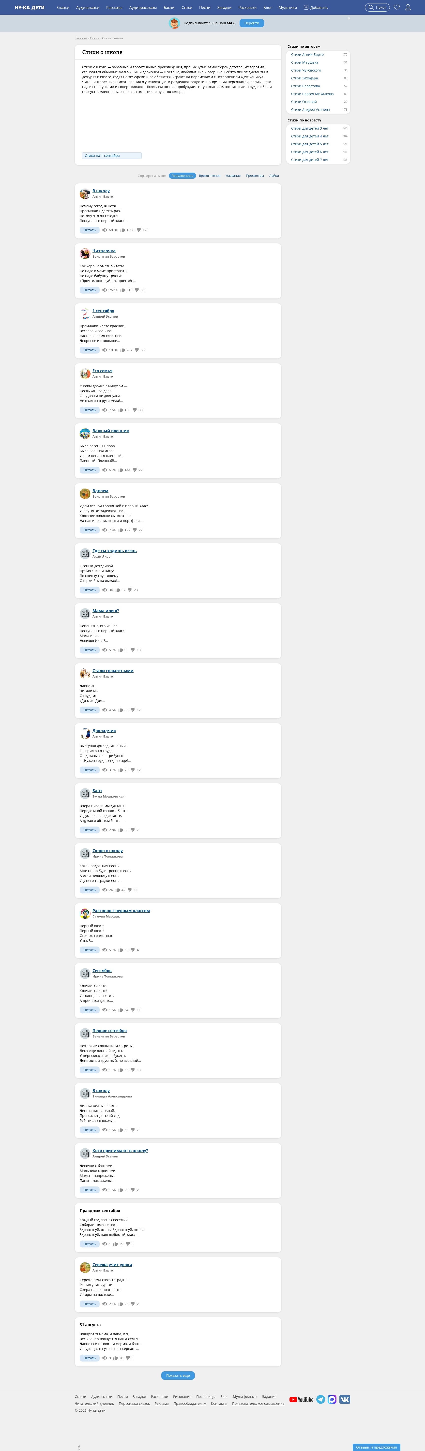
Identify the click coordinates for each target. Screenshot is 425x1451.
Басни (169, 7)
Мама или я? (105, 610)
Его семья (102, 370)
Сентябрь (102, 970)
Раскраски (248, 7)
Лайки (274, 175)
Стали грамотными (113, 670)
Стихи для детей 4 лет (310, 136)
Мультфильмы (245, 1396)
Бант (97, 790)
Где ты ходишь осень (114, 550)
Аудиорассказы (143, 7)
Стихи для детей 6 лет (310, 151)
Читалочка (104, 250)
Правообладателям (190, 1403)
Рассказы (114, 7)
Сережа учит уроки (112, 1264)
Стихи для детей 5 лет (310, 144)
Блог (268, 7)
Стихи (187, 7)
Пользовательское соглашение (258, 1403)
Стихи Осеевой (304, 101)
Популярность (182, 175)
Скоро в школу (107, 850)
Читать (90, 230)
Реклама (162, 1403)
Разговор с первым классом (121, 910)
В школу (101, 190)
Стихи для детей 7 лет (310, 159)
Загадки (224, 7)
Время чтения (209, 175)
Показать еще (178, 1375)
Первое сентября (109, 1030)
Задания (269, 1396)
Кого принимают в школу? (120, 1150)
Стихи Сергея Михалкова (312, 93)
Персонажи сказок (134, 1403)
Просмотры (255, 175)
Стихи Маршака (304, 62)
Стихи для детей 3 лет (310, 128)
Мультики (288, 7)
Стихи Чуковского (306, 70)
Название (233, 175)
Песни (205, 7)
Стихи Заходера (304, 78)
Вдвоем (100, 490)
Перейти (251, 23)
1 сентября (103, 310)
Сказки (63, 7)
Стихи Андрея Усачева (310, 109)
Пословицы (205, 1396)
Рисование (182, 1396)
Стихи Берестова (305, 86)
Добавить (316, 7)
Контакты (219, 1403)
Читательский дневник (94, 1403)
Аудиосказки (87, 7)
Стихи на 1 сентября (102, 155)
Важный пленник (110, 430)
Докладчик (104, 730)
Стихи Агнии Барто (307, 54)
